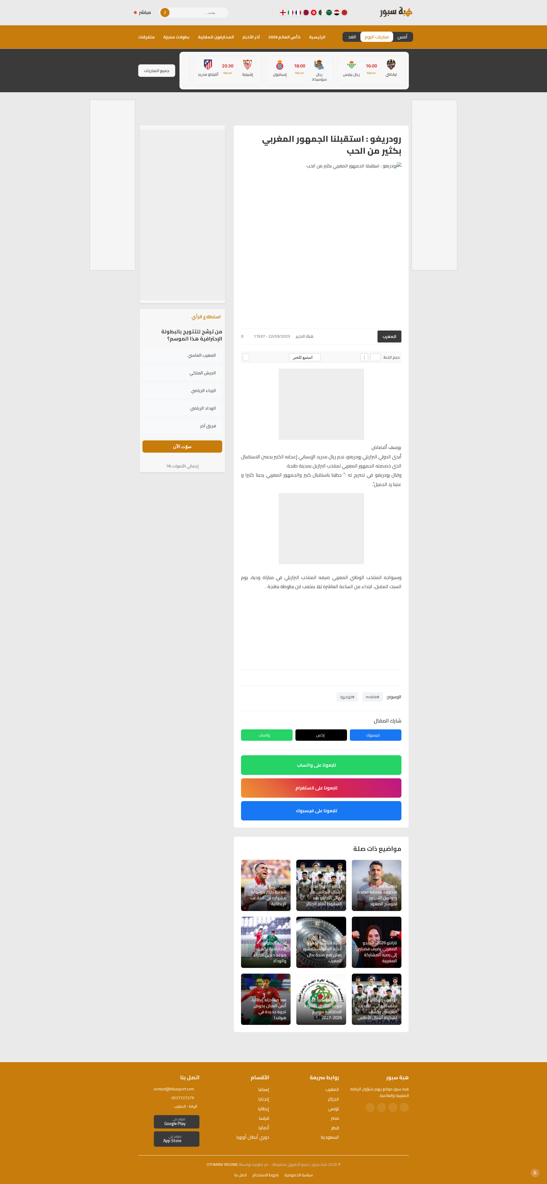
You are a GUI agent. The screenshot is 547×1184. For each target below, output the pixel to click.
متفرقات (146, 37)
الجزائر (333, 1099)
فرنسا (264, 1118)
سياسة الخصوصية (298, 1175)
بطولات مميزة (176, 37)
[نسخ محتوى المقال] (246, 357)
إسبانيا (263, 1089)
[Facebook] (263, 12)
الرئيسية (317, 37)
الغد (352, 36)
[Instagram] (254, 12)
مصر (335, 1118)
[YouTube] (245, 12)
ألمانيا (263, 1127)
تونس (333, 1108)
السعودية (330, 1137)
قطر (335, 1127)
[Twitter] (392, 1107)
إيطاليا (263, 1108)
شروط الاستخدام (265, 1175)
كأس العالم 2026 (284, 37)
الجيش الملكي (202, 373)
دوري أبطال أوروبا (252, 1137)
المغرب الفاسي (202, 355)
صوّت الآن (182, 446)
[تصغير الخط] (375, 357)
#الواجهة (347, 696)
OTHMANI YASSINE (222, 1164)
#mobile (372, 696)
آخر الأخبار (251, 37)
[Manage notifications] (535, 1172)
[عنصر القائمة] (344, 12)
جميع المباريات (156, 70)
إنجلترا (263, 1099)
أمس (402, 36)
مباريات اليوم (377, 36)
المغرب (389, 336)
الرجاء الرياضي (203, 390)
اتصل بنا (240, 1175)
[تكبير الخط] (364, 357)
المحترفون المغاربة (216, 37)
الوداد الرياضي (203, 408)
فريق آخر (208, 426)
